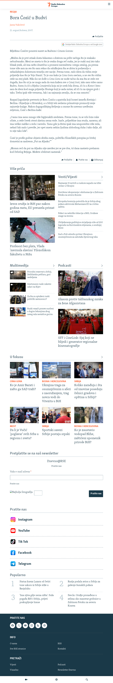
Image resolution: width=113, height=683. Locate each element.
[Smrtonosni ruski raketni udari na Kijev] (18, 287)
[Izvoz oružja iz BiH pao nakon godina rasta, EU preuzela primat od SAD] (32, 187)
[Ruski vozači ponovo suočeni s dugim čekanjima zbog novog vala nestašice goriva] (18, 311)
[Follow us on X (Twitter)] (18, 625)
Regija (13, 12)
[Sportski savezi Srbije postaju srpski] (56, 415)
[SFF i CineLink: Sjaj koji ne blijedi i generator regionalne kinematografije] (80, 321)
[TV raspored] (44, 625)
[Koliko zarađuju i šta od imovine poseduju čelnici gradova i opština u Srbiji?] (88, 370)
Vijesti (13, 665)
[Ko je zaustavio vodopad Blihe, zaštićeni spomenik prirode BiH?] (88, 415)
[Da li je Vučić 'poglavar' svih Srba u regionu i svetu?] (24, 415)
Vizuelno (14, 670)
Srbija (77, 381)
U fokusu (16, 357)
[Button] (97, 36)
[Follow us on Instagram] (31, 625)
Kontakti (62, 649)
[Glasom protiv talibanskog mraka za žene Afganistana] (80, 283)
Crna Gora (16, 381)
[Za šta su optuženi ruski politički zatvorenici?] (18, 299)
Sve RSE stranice (18, 649)
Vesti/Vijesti (67, 177)
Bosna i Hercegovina (54, 381)
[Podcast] (56, 679)
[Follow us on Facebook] (12, 625)
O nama (13, 644)
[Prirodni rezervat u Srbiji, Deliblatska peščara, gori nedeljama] (18, 275)
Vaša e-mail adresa (20, 472)
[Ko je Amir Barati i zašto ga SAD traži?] (24, 370)
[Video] (26, 679)
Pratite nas (96, 493)
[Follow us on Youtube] (25, 625)
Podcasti (64, 266)
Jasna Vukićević (17, 25)
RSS (60, 644)
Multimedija (19, 266)
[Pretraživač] (87, 679)
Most (13, 426)
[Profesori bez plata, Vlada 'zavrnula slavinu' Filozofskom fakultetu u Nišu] (32, 230)
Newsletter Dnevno (67, 670)
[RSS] (38, 625)
